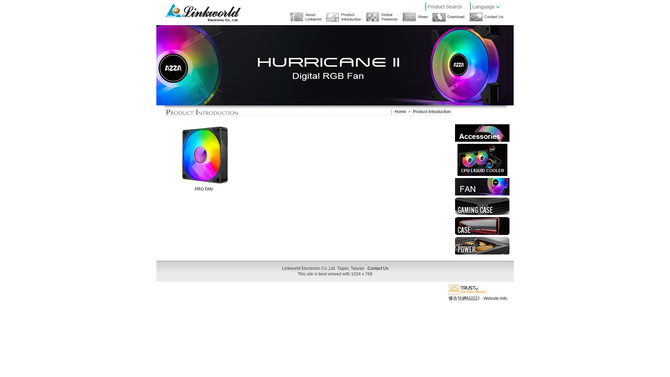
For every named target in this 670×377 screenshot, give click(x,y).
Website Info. (496, 298)
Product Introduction (432, 111)
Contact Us (377, 268)
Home (400, 111)
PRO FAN (204, 189)
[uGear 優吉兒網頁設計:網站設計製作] (467, 294)
